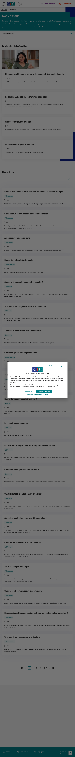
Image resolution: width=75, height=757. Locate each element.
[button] (44, 391)
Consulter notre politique (37, 395)
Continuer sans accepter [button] (56, 366)
